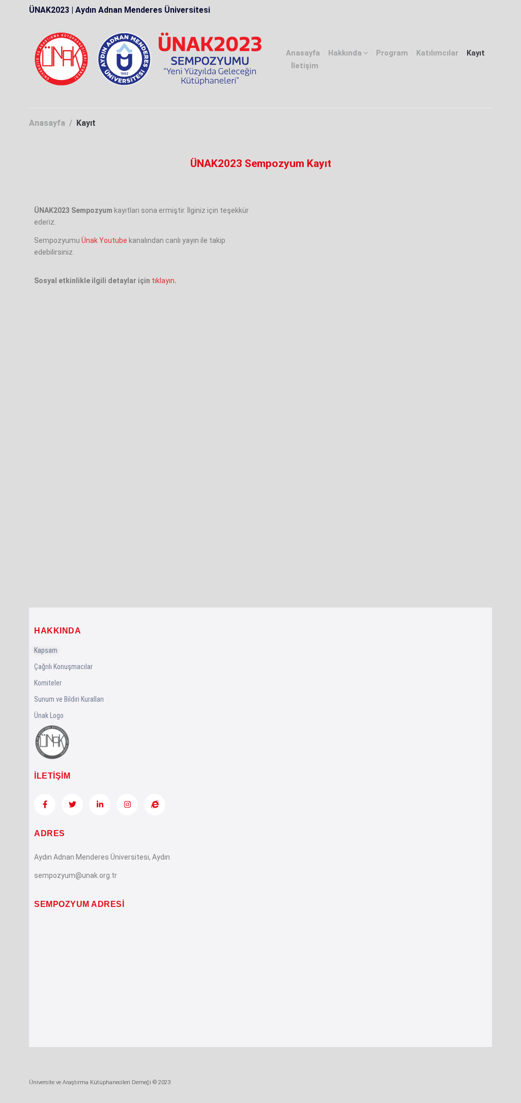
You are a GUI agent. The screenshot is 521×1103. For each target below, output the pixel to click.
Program (392, 53)
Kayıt (476, 53)
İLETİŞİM (52, 775)
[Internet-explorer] (154, 804)
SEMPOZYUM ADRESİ (79, 904)
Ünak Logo (49, 715)
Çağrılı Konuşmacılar (63, 667)
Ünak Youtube (104, 240)
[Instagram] (127, 804)
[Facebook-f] (44, 804)
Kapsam (45, 650)
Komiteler (48, 683)
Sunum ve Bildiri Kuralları (69, 699)
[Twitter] (72, 804)
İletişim (305, 65)
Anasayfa (303, 53)
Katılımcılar (437, 53)
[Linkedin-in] (99, 804)
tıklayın (163, 281)
